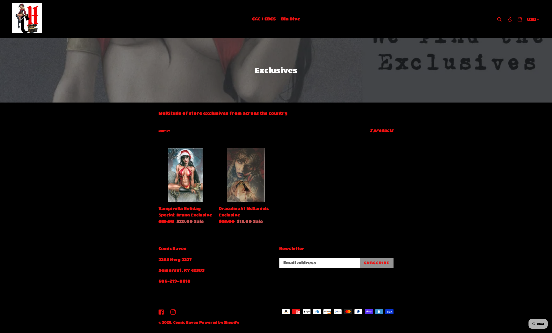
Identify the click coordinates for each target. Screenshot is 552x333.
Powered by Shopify (219, 322)
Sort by (164, 130)
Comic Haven (185, 322)
